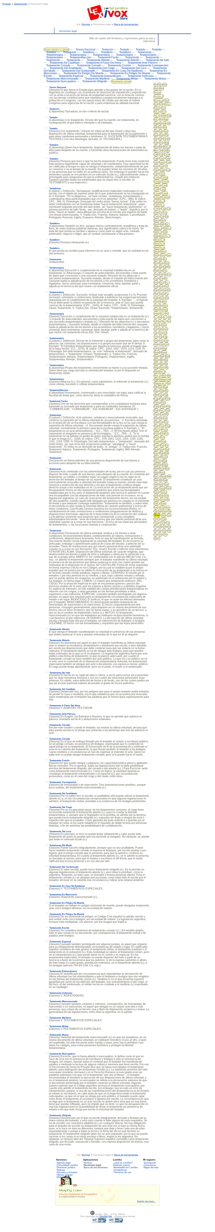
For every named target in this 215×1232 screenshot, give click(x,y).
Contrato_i (159, 205)
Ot (155, 395)
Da (166, 216)
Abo (165, 84)
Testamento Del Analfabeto (66, 68)
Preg (167, 426)
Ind (160, 317)
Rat (161, 453)
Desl (156, 255)
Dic (155, 259)
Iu (163, 329)
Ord (161, 391)
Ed (164, 267)
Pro (166, 433)
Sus (168, 507)
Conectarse (150, 1165)
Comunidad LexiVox (67, 1165)
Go (166, 298)
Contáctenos (120, 1170)
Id (160, 309)
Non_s (157, 375)
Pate (156, 406)
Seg (156, 488)
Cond (164, 185)
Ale (164, 123)
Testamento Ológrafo (94, 81)
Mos (156, 364)
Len (156, 340)
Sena (162, 488)
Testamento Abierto (98, 60)
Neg (156, 367)
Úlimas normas (65, 1174)
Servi (156, 492)
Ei (169, 267)
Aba (159, 84)
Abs (156, 88)
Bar (155, 146)
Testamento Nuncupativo (61, 81)
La (160, 336)
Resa (162, 472)
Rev (156, 480)
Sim (156, 496)
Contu (157, 208)
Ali (169, 123)
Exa (156, 282)
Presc (157, 430)
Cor (168, 208)
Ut (155, 531)
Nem (162, 367)
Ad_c (156, 111)
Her (155, 306)
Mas (156, 356)
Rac (156, 453)
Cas (156, 162)
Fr (163, 294)
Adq (169, 115)
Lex (161, 340)
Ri (161, 480)
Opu (156, 391)
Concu (157, 185)
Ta (155, 511)
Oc (168, 383)
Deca (156, 220)
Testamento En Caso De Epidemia (122, 70)
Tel (159, 511)
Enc (165, 271)
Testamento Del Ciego (101, 68)
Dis (164, 259)
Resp (163, 476)
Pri (161, 433)
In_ (162, 313)
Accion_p (158, 100)
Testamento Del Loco (133, 68)
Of (155, 387)
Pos (166, 422)
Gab (156, 298)
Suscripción (150, 1162)
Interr (163, 325)
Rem (161, 468)
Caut (168, 162)
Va (159, 531)
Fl (155, 294)
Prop (163, 441)
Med (167, 356)
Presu (164, 430)
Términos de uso (122, 1172)
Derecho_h (159, 243)
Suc (156, 507)
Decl (163, 220)
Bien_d (166, 146)
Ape (156, 135)
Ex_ (167, 282)
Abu (161, 88)
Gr (155, 302)
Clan (156, 170)
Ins (168, 321)
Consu (157, 197)
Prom (156, 441)
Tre (167, 523)
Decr (156, 224)
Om (160, 387)
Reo (167, 468)
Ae (161, 119)
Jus (156, 336)
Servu (163, 492)
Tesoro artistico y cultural (56, 49)
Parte (156, 402)
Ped (168, 406)
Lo (159, 348)
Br (168, 150)
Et (166, 278)
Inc (166, 313)
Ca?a (166, 154)
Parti (163, 402)
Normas (86, 24)
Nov (164, 375)
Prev (156, 433)
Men (156, 360)
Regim (157, 465)
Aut (155, 142)
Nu (168, 375)
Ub (160, 527)
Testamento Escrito (59, 928)
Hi (160, 306)
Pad (165, 395)
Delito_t (157, 232)
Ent (160, 274)
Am (164, 127)
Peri (168, 410)
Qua (156, 449)
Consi (164, 193)
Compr (157, 181)
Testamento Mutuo (155, 78)
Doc (161, 263)
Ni (167, 367)
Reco (156, 457)
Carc (162, 158)
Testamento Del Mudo (60, 845)
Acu (163, 108)
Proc (156, 437)
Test (163, 515)
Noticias (61, 1170)
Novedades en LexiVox (125, 1167)
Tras (162, 523)
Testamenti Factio (108, 57)
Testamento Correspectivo (152, 65)
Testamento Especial (70, 75)
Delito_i (167, 228)
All (155, 127)
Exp (156, 286)
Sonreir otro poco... (146, 1201)
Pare (167, 399)
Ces (161, 166)
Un (164, 527)
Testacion (107, 49)
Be (160, 146)
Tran (156, 523)
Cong (162, 189)
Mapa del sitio (151, 1167)
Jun (160, 333)
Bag (166, 142)
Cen (156, 166)
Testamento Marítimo (97, 78)
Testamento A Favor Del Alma (103, 62)
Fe (160, 290)
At (168, 139)
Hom (165, 306)
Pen (156, 410)
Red (164, 461)
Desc (163, 251)
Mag (164, 348)
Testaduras (69, 52)
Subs (163, 503)
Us (169, 527)
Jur (165, 333)
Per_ (162, 410)
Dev (169, 255)
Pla (155, 418)
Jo (166, 329)
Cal (161, 154)
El (155, 271)
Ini (155, 321)
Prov (156, 445)
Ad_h (163, 111)
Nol (155, 371)
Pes (162, 414)
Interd (157, 325)
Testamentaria (54, 54)
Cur (162, 216)
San (161, 484)
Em (159, 271)
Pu (166, 445)
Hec (164, 302)
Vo (155, 538)
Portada (6, 4)
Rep (156, 472)
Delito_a (158, 228)
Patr (162, 406)
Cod (168, 170)
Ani (155, 131)
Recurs (157, 461)
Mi (161, 360)
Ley (166, 340)
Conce (165, 181)
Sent (168, 488)
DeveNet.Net (106, 1216)
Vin (160, 534)
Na (166, 364)
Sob (166, 496)
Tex (169, 515)
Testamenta (144, 52)
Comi (156, 177)
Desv (162, 255)
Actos (157, 108)
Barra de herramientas (126, 24)
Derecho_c (165, 236)
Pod (165, 418)
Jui (155, 333)
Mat (162, 356)
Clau (162, 170)
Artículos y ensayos (67, 1172)
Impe (165, 309)
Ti (155, 519)
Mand (156, 352)
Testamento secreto (121, 81)
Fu (166, 294)
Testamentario (124, 54)
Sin (161, 496)
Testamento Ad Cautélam (64, 62)
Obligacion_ (159, 383)
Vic (155, 534)
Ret (169, 476)
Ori (166, 391)
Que (162, 449)
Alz (159, 127)
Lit (155, 348)
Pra (155, 426)
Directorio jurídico (66, 1167)
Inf (169, 317)
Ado (163, 115)
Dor (155, 267)
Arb (166, 135)
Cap (156, 158)
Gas (162, 298)
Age (166, 119)
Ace (167, 100)
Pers (156, 414)
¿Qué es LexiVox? (123, 1162)
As (164, 139)
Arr (155, 139)
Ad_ (156, 119)
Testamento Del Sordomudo (78, 70)
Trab (164, 519)
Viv (165, 534)
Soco (162, 499)
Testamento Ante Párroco (143, 62)
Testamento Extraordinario (105, 75)
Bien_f (157, 150)
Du (160, 267)
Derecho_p (159, 247)
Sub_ (156, 503)
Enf (155, 274)
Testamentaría (101, 54)
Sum (162, 507)
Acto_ (167, 104)
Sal (155, 484)
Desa (156, 251)
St (168, 499)
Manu (163, 352)
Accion (157, 92)
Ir (159, 329)
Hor (155, 309)
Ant (160, 131)
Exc (161, 282)
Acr (155, 104)
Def (162, 224)
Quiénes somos (121, 1165)
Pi (167, 414)
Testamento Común (119, 65)
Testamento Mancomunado (62, 78)
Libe (156, 344)
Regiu (164, 465)
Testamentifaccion (80, 57)
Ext (161, 286)
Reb (166, 453)
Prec (161, 426)
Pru (162, 445)
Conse (157, 193)
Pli (160, 418)
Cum (156, 216)
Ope (165, 387)
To (159, 519)
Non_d (162, 371)
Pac (160, 395)
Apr (161, 135)
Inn (159, 321)
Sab (165, 480)
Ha (159, 302)
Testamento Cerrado (58, 65)
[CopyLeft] (92, 1214)
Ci (166, 166)
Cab (156, 154)
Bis (163, 150)
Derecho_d (159, 240)
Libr (161, 344)
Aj (160, 123)
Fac (166, 286)
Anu (166, 131)
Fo (159, 294)
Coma (162, 174)
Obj (155, 379)
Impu (156, 313)
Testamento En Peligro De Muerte (83, 73)
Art (160, 139)
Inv (155, 329)
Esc (169, 274)
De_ (167, 224)
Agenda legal (64, 1162)
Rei (155, 468)
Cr (160, 212)
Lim (166, 344)
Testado (124, 49)
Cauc (162, 162)
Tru (155, 527)
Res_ (156, 476)
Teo (164, 511)
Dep (156, 236)
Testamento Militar (127, 78)
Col (155, 174)
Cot (155, 212)
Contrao (165, 197)
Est (161, 278)
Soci (156, 499)
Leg (165, 336)
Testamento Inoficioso (141, 75)
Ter (169, 511)
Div (155, 263)
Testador (157, 49)
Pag (156, 399)
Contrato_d (159, 201)
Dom (166, 263)
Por (160, 422)
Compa (164, 177)
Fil (169, 290)
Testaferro (88, 52)
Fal (155, 290)
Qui (167, 449)
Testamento (132, 57)
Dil (160, 259)
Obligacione (164, 379)
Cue (165, 212)
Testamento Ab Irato (157, 60)
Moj (165, 360)
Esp (156, 278)
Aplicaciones (20, 4)
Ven (164, 531)
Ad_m (157, 115)
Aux (161, 142)
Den (165, 232)
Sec (166, 484)
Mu (161, 364)
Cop (163, 208)
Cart (168, 158)
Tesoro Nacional (85, 49)
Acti (161, 104)
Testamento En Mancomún (63, 894)
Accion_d (158, 96)
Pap (161, 399)
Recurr (164, 457)
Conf (156, 189)
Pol (155, 422)
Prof (162, 437)
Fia (164, 290)
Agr (155, 123)
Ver (169, 531)
